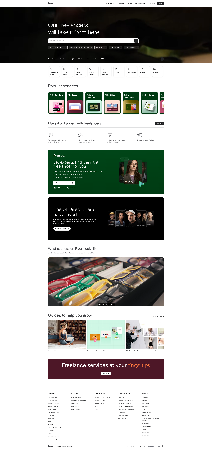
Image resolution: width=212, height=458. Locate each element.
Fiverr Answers (75, 409)
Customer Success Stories (78, 400)
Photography (51, 430)
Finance (50, 433)
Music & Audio (52, 409)
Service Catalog (52, 439)
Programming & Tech (53, 412)
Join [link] (160, 3)
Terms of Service (146, 412)
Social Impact (145, 406)
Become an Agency (100, 400)
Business (50, 424)
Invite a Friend (145, 432)
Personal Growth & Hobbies (55, 427)
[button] (110, 3)
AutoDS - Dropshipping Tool (125, 406)
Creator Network (146, 426)
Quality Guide (75, 403)
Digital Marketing (52, 400)
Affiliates (144, 429)
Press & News (145, 435)
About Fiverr (145, 397)
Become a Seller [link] (140, 3)
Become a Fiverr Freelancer (102, 397)
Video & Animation (53, 406)
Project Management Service (126, 400)
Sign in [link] (152, 3)
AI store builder (122, 412)
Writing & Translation (53, 403)
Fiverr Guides (75, 406)
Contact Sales (122, 418)
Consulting (51, 418)
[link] (58, 47)
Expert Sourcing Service (124, 403)
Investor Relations (146, 438)
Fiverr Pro (121, 397)
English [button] (152, 446)
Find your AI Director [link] (62, 228)
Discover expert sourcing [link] (64, 183)
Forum (96, 406)
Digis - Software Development (126, 409)
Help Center (145, 400)
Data (49, 421)
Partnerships (145, 423)
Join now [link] (160, 123)
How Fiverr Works (76, 397)
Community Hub (99, 403)
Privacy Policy (145, 415)
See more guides (158, 316)
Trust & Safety (145, 403)
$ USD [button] (158, 446)
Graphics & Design (53, 397)
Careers (144, 409)
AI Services (51, 415)
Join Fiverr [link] (106, 373)
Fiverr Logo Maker (123, 415)
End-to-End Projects (53, 436)
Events (96, 409)
